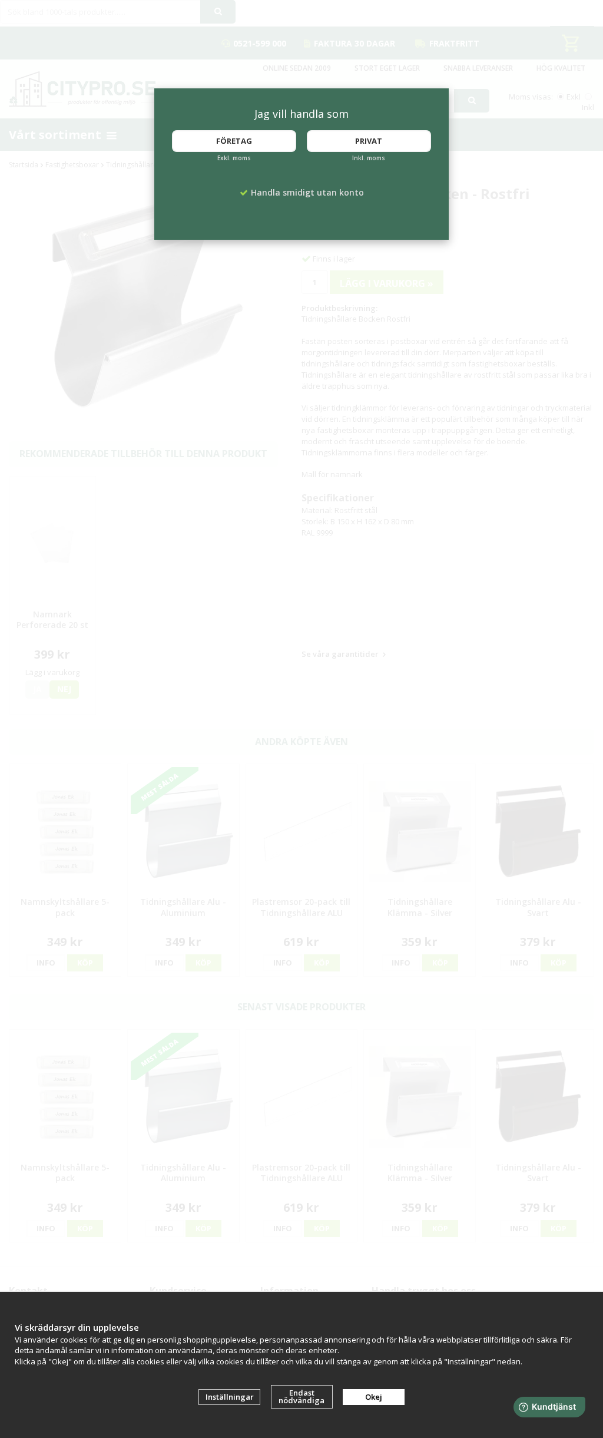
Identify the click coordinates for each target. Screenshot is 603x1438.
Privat (368, 140)
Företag (234, 140)
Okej (373, 1396)
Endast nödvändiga (301, 1396)
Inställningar (230, 1396)
